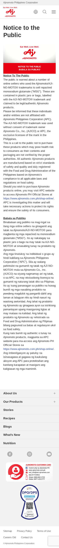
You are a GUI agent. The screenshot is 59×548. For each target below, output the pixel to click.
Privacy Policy (24, 531)
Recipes (9, 418)
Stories (8, 410)
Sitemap (7, 531)
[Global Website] (36, 12)
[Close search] (54, 12)
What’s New (11, 434)
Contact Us (27, 537)
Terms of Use (44, 531)
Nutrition (9, 443)
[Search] (45, 12)
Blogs (7, 426)
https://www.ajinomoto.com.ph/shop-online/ (28, 198)
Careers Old (9, 537)
